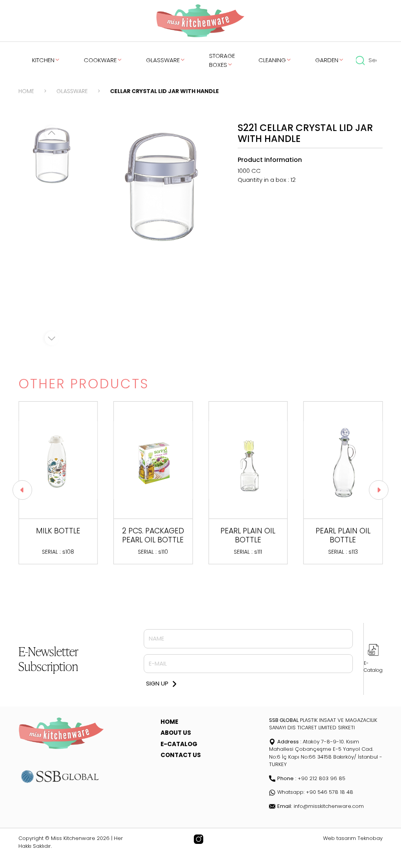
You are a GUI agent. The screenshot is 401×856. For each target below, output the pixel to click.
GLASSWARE (163, 60)
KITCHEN (43, 60)
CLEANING (272, 60)
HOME (26, 91)
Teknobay (370, 838)
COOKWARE (100, 60)
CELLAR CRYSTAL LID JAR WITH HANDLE (164, 91)
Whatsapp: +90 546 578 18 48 (315, 792)
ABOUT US (176, 733)
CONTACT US (181, 755)
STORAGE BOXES (222, 60)
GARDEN (326, 60)
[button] (22, 490)
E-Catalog (373, 666)
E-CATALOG (179, 744)
